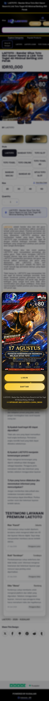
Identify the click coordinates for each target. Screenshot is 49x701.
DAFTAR (24, 387)
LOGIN (24, 378)
